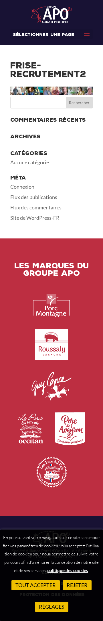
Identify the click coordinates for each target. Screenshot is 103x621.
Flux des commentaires (36, 207)
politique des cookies (67, 570)
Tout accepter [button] (35, 585)
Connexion (22, 187)
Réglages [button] (51, 606)
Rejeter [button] (77, 585)
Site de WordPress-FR (35, 218)
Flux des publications (33, 197)
